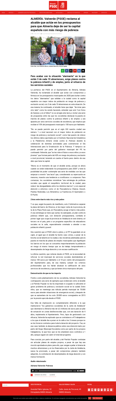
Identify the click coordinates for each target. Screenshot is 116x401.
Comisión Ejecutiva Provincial (27, 12)
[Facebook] (95, 390)
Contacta (104, 12)
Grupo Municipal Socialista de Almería (52, 33)
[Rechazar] (114, 398)
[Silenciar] (78, 371)
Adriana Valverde (40, 375)
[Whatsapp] (89, 390)
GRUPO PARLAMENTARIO (45, 12)
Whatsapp (95, 12)
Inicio (3, 12)
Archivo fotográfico (73, 12)
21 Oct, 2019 (36, 33)
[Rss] (111, 390)
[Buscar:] (15, 385)
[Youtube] (105, 390)
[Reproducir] (33, 371)
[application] (58, 371)
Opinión (86, 12)
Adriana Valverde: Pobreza (42, 366)
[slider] (81, 370)
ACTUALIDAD (59, 12)
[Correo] (92, 390)
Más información (97, 398)
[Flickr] (108, 390)
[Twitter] (98, 390)
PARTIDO (11, 12)
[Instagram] (102, 390)
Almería (52, 375)
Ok (89, 398)
